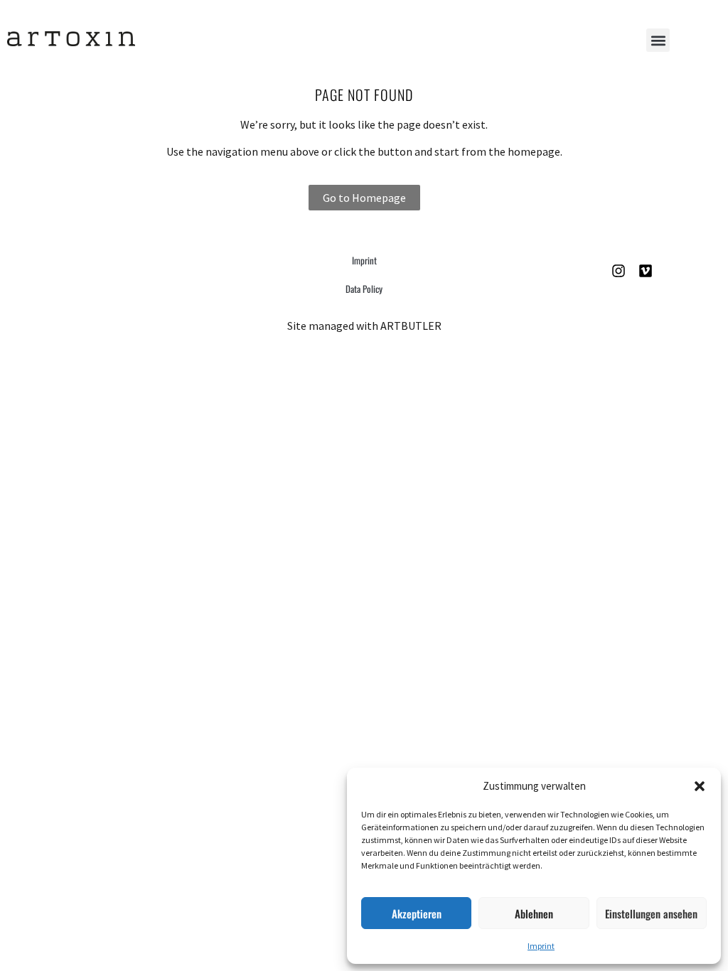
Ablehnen (534, 913)
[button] (699, 786)
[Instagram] (618, 271)
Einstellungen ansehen (651, 913)
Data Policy (364, 288)
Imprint (541, 945)
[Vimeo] (645, 271)
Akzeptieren (416, 913)
